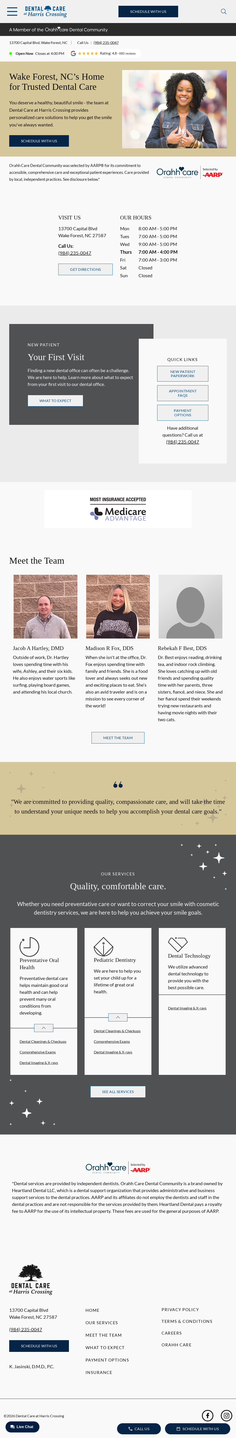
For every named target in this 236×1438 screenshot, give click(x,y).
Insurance (99, 1372)
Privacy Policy (180, 1309)
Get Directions (85, 269)
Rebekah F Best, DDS (182, 648)
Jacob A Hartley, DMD (38, 648)
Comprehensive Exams (38, 1052)
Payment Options (183, 412)
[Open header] (12, 11)
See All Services (118, 1091)
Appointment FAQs (183, 393)
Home (93, 1310)
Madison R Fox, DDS (109, 648)
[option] (45, 649)
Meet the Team (104, 1335)
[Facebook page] (207, 1415)
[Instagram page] (226, 1415)
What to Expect (55, 400)
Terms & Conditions (187, 1321)
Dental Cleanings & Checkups (43, 1041)
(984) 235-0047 (106, 42)
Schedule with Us (148, 11)
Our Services (102, 1322)
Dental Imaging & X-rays (39, 1062)
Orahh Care (177, 1344)
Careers (172, 1333)
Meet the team (118, 737)
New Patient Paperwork (182, 373)
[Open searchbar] (224, 11)
